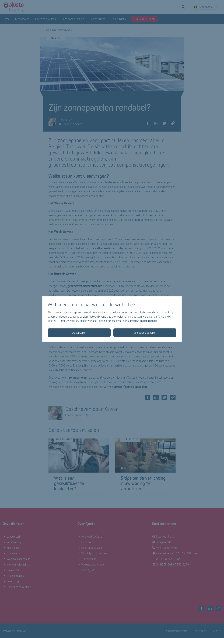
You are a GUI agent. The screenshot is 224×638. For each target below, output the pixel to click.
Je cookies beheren (145, 332)
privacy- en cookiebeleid (143, 320)
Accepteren (79, 332)
